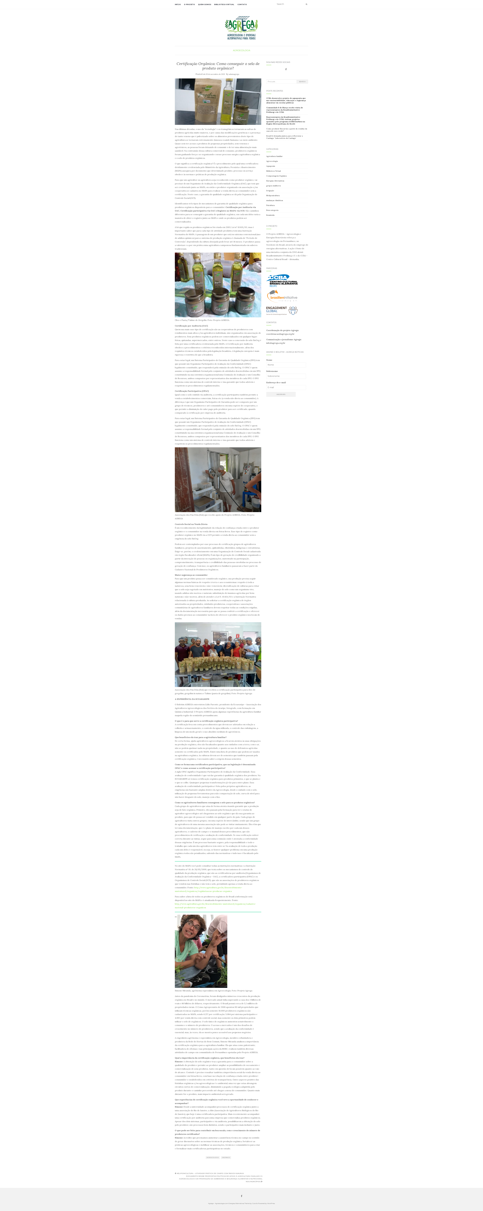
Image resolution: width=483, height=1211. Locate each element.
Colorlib (255, 1203)
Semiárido (270, 215)
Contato (242, 4)
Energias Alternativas (275, 181)
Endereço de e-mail (276, 382)
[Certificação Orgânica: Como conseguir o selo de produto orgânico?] (218, 101)
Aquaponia (270, 166)
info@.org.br (275, 343)
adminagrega (234, 74)
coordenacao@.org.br (280, 334)
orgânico (226, 1157)
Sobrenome (272, 371)
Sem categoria (272, 210)
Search (302, 81)
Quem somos (204, 4)
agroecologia (213, 1157)
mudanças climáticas (274, 200)
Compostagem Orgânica (276, 176)
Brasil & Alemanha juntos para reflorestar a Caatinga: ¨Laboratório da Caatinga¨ (284, 137)
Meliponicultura (273, 195)
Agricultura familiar (274, 156)
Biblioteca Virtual (224, 4)
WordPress (271, 1203)
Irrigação (270, 190)
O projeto (189, 4)
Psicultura (270, 205)
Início (178, 4)
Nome (269, 360)
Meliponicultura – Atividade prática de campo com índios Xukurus (210, 1173)
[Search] (306, 4)
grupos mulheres (273, 186)
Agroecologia (241, 50)
